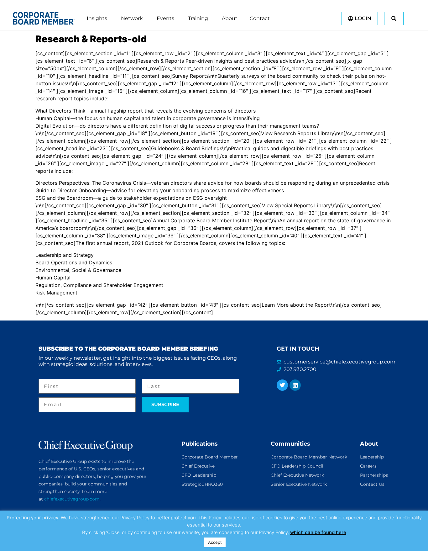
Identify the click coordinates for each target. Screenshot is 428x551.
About (369, 443)
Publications (199, 443)
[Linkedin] (295, 385)
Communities (290, 443)
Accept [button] (215, 542)
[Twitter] (282, 385)
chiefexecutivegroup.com (72, 499)
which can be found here (318, 532)
